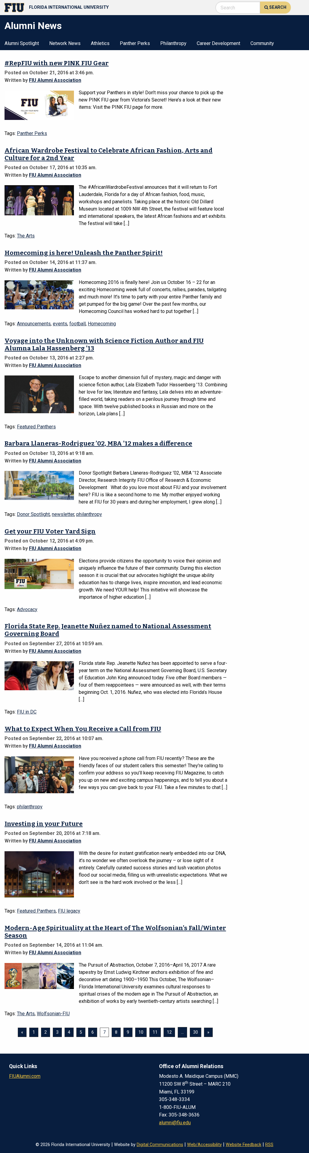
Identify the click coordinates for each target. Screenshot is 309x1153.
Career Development (218, 43)
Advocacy (27, 609)
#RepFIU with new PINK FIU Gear (57, 63)
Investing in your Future (44, 824)
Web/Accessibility (204, 1144)
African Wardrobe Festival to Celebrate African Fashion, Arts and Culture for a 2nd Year (108, 154)
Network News (65, 43)
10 (141, 1032)
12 (169, 1032)
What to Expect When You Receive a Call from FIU (83, 729)
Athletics (100, 43)
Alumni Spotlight (22, 43)
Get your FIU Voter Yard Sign (50, 531)
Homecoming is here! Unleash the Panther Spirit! (84, 253)
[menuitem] (21, 43)
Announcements (34, 324)
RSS (269, 1144)
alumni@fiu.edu (175, 1123)
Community (262, 43)
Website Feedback (243, 1144)
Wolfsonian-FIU (53, 1013)
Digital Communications (160, 1144)
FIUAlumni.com (24, 1076)
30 (195, 1032)
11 (155, 1032)
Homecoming (102, 324)
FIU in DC (27, 712)
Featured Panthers (36, 427)
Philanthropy (173, 43)
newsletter (63, 514)
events (60, 324)
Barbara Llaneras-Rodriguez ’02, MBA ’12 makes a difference (98, 443)
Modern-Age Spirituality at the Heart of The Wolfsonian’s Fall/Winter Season (115, 931)
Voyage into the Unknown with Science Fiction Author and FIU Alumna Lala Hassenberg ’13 (104, 344)
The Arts (26, 236)
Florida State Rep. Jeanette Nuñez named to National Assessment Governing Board (108, 630)
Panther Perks (135, 43)
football (77, 324)
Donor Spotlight (33, 514)
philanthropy (89, 514)
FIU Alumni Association (55, 80)
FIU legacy (69, 911)
